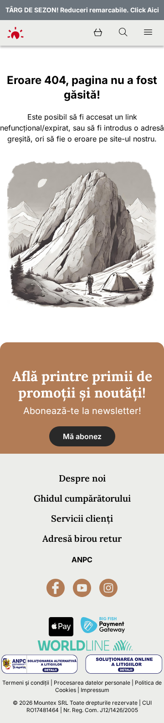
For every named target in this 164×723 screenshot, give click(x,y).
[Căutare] (123, 32)
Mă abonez (82, 436)
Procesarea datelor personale (92, 682)
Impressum (95, 689)
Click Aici (144, 10)
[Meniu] (148, 32)
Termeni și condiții (25, 682)
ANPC (82, 559)
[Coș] (98, 32)
